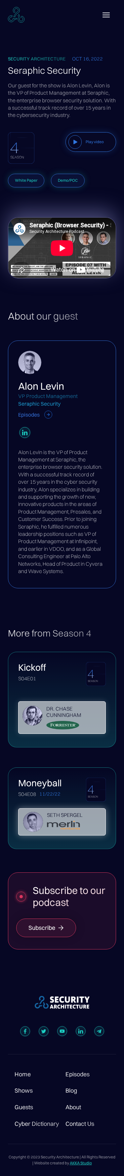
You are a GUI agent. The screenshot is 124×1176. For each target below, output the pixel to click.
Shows (24, 1090)
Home (23, 1074)
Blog (71, 1090)
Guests (24, 1107)
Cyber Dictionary (37, 1124)
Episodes (77, 1074)
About (73, 1107)
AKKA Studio (81, 1162)
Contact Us (79, 1124)
